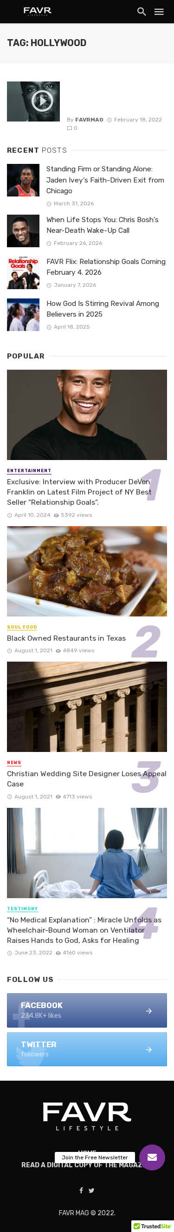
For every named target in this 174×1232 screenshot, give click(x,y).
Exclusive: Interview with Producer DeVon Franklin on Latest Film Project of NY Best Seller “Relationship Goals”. (79, 492)
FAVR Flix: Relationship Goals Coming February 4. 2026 (106, 267)
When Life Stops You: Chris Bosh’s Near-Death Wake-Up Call (102, 225)
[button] (152, 1157)
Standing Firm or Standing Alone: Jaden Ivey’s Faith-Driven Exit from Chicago (105, 180)
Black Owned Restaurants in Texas (66, 638)
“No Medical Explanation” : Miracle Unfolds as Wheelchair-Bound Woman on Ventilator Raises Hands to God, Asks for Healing (84, 930)
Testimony (22, 909)
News (14, 762)
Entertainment (29, 470)
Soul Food (22, 627)
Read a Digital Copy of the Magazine (87, 1165)
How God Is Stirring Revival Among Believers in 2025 (102, 308)
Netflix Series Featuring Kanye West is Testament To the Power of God (113, 96)
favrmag (89, 119)
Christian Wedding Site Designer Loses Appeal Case (87, 778)
